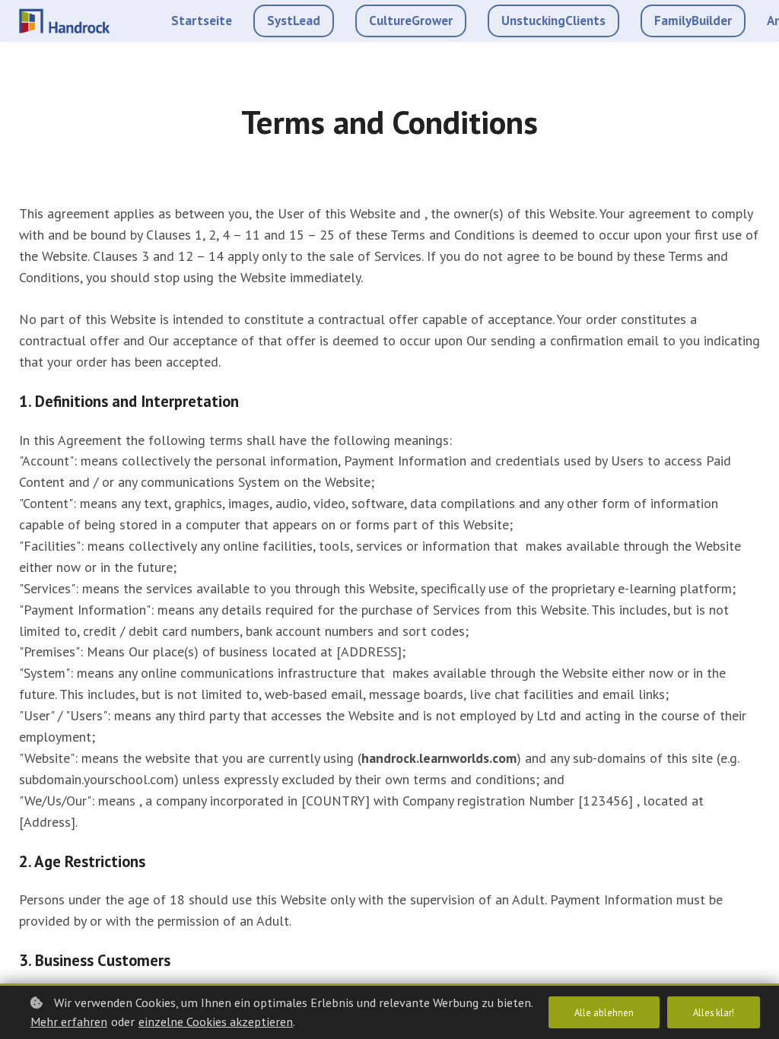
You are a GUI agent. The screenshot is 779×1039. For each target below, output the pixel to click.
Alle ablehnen (604, 1012)
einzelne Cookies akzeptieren (215, 1021)
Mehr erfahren (68, 1021)
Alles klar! (713, 1012)
